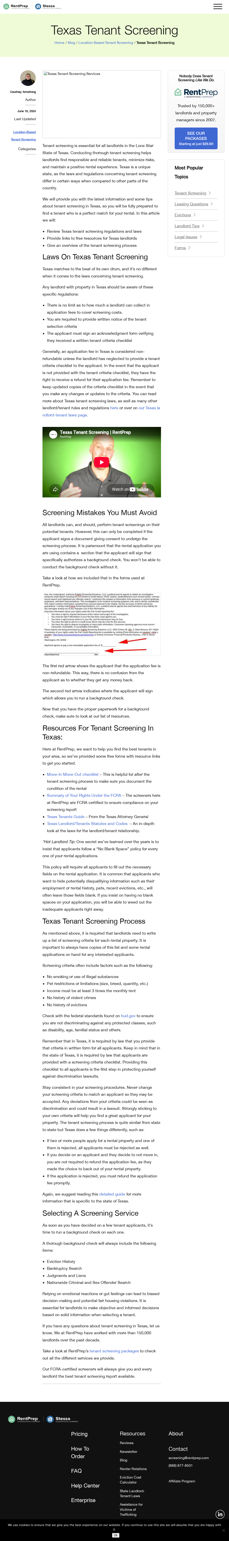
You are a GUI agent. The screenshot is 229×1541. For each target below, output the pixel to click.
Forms (180, 247)
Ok (116, 1535)
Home (59, 42)
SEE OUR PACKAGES (196, 138)
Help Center (85, 1485)
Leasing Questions (191, 204)
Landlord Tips (187, 226)
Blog (71, 42)
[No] (223, 1530)
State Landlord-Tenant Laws (132, 1493)
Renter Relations (133, 1469)
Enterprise (83, 1500)
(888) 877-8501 (181, 1465)
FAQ (76, 1471)
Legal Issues (186, 236)
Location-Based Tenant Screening (105, 42)
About (176, 1433)
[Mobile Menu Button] (218, 6)
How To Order (80, 1452)
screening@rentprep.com (189, 1458)
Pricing (79, 1434)
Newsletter (128, 1451)
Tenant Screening (190, 193)
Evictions (183, 215)
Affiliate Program (182, 1481)
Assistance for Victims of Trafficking (131, 1509)
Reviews (127, 1443)
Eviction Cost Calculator (130, 1479)
